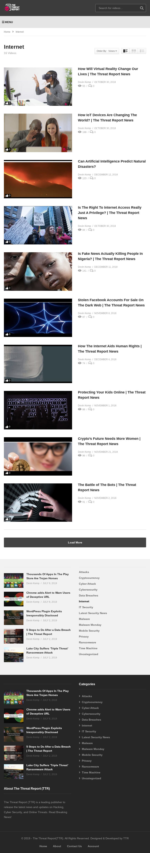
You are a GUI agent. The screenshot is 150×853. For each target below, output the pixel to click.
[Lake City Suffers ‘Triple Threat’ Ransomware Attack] (13, 654)
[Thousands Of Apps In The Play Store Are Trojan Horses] (13, 580)
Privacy (84, 636)
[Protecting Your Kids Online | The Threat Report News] (38, 410)
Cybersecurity (88, 589)
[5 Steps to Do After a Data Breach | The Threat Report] (13, 636)
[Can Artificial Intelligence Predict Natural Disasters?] (38, 179)
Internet (84, 601)
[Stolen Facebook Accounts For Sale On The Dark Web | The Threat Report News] (38, 318)
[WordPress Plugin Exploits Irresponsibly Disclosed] (13, 617)
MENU (9, 22)
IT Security (86, 607)
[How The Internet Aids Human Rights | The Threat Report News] (38, 364)
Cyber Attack (87, 583)
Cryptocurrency (89, 577)
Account (93, 846)
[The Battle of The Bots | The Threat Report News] (38, 502)
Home (7, 32)
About (57, 846)
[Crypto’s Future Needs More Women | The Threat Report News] (38, 456)
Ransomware (87, 642)
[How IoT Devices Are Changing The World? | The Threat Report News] (38, 133)
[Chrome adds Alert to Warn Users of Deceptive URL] (13, 599)
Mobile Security (89, 630)
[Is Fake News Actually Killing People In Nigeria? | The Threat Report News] (38, 271)
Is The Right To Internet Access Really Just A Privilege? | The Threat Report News (109, 213)
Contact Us (74, 846)
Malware (84, 618)
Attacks (84, 572)
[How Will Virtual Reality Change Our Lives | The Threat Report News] (38, 86)
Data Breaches (88, 595)
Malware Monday (90, 624)
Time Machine (88, 648)
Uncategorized (88, 654)
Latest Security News (93, 613)
